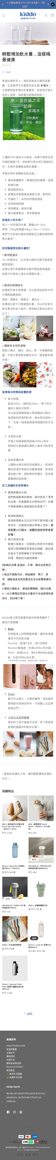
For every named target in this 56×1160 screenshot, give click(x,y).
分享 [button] (8, 72)
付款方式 (10, 1059)
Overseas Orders (14, 1066)
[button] (3, 15)
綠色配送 (10, 1070)
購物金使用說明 (13, 1063)
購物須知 (10, 1056)
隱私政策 (28, 1154)
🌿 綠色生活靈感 (14, 1073)
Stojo (11, 694)
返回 (29, 1014)
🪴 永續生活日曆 (14, 1077)
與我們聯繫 (11, 1049)
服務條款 (21, 1154)
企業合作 (10, 1052)
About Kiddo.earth (15, 1045)
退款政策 (35, 1154)
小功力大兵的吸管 (18, 717)
